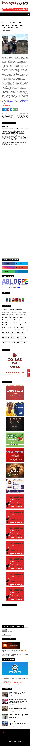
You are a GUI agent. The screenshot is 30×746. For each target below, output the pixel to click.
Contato (19, 741)
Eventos (16, 324)
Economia (22, 317)
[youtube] (21, 267)
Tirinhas (13, 342)
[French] (10, 301)
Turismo (24, 342)
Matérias (15, 329)
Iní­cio (10, 741)
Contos (11, 314)
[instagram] (8, 267)
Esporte (11, 324)
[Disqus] (15, 199)
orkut (23, 332)
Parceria (14, 741)
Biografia (14, 312)
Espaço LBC (23, 322)
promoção (15, 335)
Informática (15, 327)
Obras (18, 332)
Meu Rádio (13, 332)
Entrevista (16, 319)
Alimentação (19, 309)
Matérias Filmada (23, 329)
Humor (9, 327)
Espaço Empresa (15, 322)
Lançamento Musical (6, 329)
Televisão (24, 340)
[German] (13, 301)
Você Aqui (4, 345)
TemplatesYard (19, 743)
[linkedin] (21, 271)
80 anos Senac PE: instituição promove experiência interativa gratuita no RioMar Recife (18, 716)
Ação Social (4, 309)
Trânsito (19, 342)
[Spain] (16, 301)
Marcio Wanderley (6, 30)
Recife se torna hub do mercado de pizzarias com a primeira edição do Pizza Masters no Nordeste (18, 701)
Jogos (21, 327)
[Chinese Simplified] (16, 299)
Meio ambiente (5, 332)
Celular (19, 312)
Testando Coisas (6, 342)
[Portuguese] (23, 299)
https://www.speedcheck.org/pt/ (14, 682)
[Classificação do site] (11, 648)
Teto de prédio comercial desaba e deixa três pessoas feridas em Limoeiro (17, 694)
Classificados (5, 314)
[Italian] (19, 301)
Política (9, 335)
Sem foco (4, 340)
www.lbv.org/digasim (15, 93)
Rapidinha (13, 337)
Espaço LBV (10, 19)
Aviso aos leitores (6, 312)
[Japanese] (13, 299)
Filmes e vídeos (23, 324)
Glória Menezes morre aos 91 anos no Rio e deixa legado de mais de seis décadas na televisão (18, 708)
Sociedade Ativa (12, 340)
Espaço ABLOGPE (6, 322)
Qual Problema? (5, 337)
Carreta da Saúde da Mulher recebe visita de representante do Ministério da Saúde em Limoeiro (18, 723)
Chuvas (24, 312)
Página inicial (4, 19)
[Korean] (10, 299)
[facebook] (8, 263)
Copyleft (3, 732)
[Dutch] (23, 301)
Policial (3, 335)
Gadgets (4, 327)
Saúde (24, 337)
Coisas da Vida (15, 732)
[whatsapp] (8, 271)
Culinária (17, 314)
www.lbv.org (5, 97)
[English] (7, 301)
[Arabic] (7, 299)
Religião (19, 337)
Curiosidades (24, 314)
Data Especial (5, 317)
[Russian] (19, 299)
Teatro (19, 340)
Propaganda (21, 335)
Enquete (10, 319)
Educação (4, 319)
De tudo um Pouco (14, 317)
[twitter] (21, 263)
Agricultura (12, 309)
